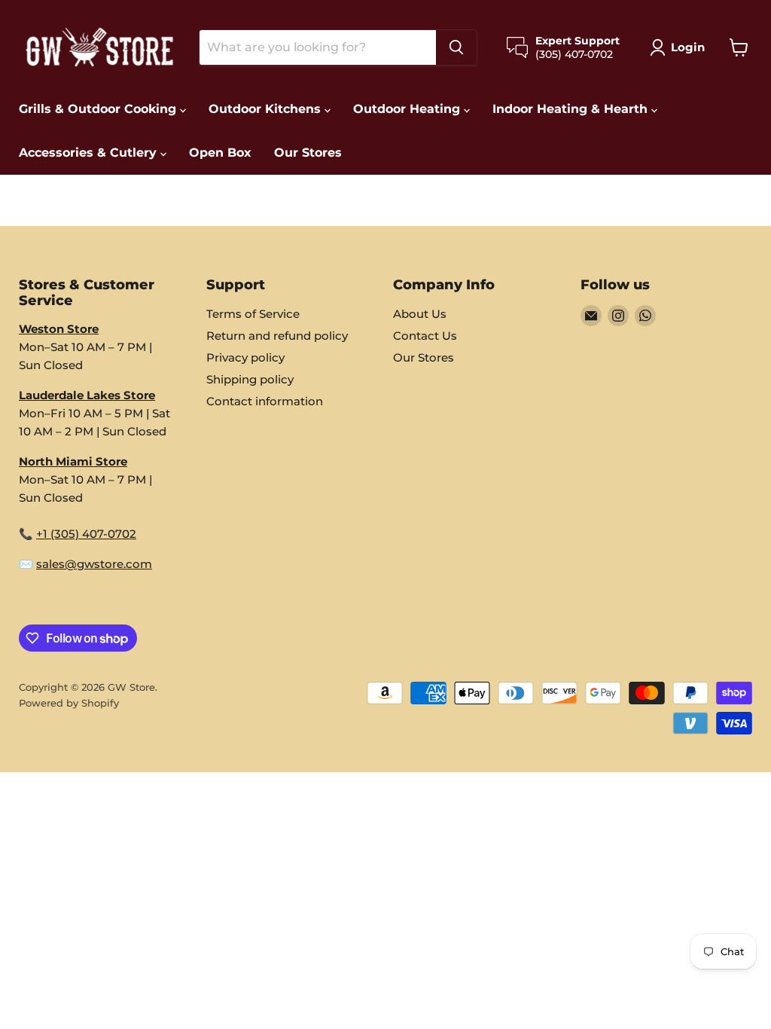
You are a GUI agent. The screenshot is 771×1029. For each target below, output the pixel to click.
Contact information (264, 401)
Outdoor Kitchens (267, 109)
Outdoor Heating (408, 109)
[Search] (456, 47)
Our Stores (308, 152)
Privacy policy (245, 357)
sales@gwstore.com (94, 564)
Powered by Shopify (69, 703)
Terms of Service (253, 314)
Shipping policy (250, 379)
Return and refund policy (277, 335)
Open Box (220, 152)
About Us (419, 314)
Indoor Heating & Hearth (571, 109)
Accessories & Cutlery (89, 152)
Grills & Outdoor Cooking (99, 109)
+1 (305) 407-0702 (86, 534)
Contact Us (425, 335)
